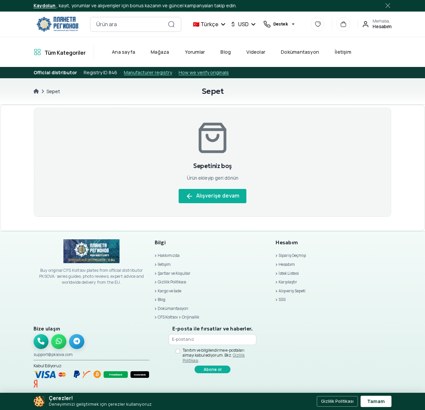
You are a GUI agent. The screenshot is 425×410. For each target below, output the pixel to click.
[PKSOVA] (58, 24)
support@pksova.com (53, 354)
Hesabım (287, 264)
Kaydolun (45, 5)
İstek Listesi (289, 273)
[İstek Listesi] (318, 24)
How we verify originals (204, 72)
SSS (282, 299)
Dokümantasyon (300, 52)
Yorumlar (195, 52)
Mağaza (160, 52)
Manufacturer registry (148, 72)
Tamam (376, 401)
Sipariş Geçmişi (292, 255)
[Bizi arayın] (41, 341)
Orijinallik (190, 317)
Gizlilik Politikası (172, 282)
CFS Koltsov (168, 317)
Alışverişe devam (218, 195)
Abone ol (213, 369)
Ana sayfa (123, 52)
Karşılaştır (288, 282)
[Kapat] (387, 5)
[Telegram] (76, 341)
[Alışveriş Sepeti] (343, 24)
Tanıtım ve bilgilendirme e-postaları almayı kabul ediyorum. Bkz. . (214, 355)
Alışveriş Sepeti (292, 291)
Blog (225, 52)
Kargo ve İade (169, 291)
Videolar (255, 52)
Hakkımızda (169, 255)
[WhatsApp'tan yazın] (58, 341)
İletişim (343, 52)
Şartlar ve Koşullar (174, 273)
